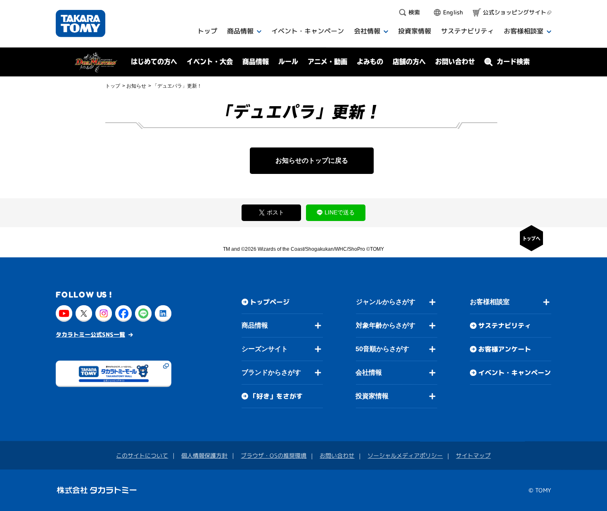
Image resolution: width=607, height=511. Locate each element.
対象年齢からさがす (385, 325)
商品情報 (255, 325)
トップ (112, 86)
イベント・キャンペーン (514, 372)
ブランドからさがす (271, 372)
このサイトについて (142, 455)
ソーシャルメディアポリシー (405, 455)
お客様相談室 (490, 301)
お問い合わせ (455, 61)
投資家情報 (372, 395)
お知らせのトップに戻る (311, 160)
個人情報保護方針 (204, 455)
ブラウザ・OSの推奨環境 (273, 455)
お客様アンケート (504, 349)
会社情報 (369, 372)
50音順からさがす (382, 348)
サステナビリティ (504, 325)
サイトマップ (473, 455)
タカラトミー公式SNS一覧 (90, 334)
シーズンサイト (265, 348)
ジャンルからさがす (385, 301)
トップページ (269, 302)
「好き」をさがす (276, 396)
